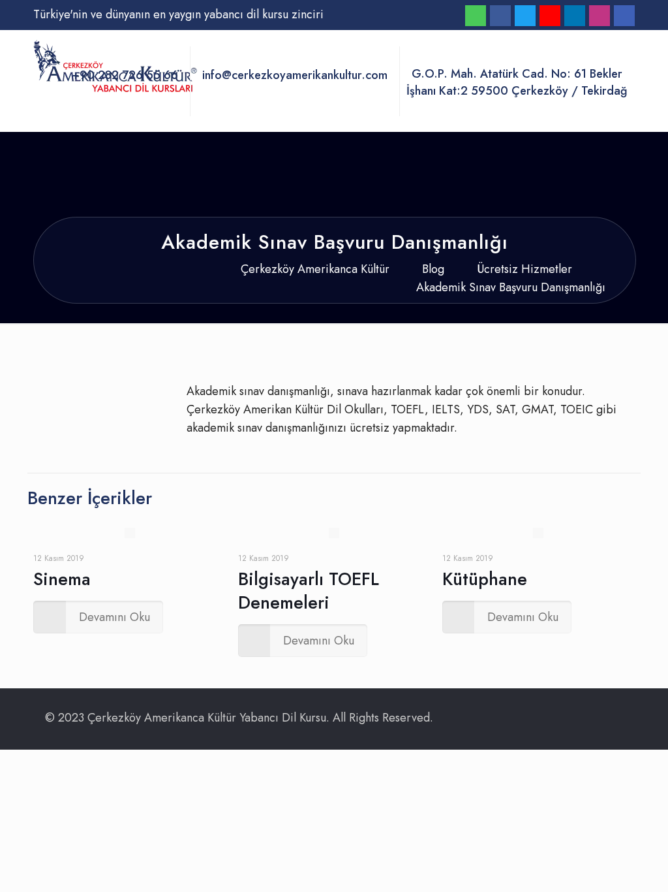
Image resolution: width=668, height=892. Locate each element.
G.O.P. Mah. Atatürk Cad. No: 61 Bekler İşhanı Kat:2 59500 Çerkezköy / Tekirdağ (517, 82)
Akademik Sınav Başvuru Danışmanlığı (510, 287)
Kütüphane (484, 579)
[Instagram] (599, 17)
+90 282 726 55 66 (125, 75)
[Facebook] (500, 17)
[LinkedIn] (574, 17)
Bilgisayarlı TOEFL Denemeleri (308, 590)
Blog (433, 269)
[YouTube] (549, 17)
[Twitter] (525, 17)
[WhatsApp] (475, 17)
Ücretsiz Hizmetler (524, 269)
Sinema (62, 579)
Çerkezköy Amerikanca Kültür (315, 269)
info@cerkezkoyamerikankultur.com (294, 75)
